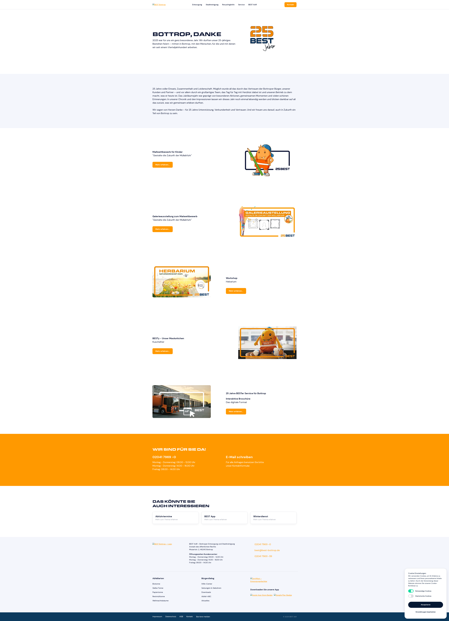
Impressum (157, 616)
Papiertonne (157, 592)
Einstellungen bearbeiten (426, 612)
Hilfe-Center (206, 584)
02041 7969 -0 (164, 457)
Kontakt (290, 4)
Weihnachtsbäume (160, 600)
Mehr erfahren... (162, 164)
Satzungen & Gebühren (211, 588)
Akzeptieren (426, 605)
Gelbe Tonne (157, 588)
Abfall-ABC (206, 596)
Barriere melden (203, 616)
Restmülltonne (158, 596)
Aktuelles (205, 600)
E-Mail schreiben (239, 457)
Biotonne (156, 584)
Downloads (206, 592)
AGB (181, 616)
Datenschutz (170, 616)
